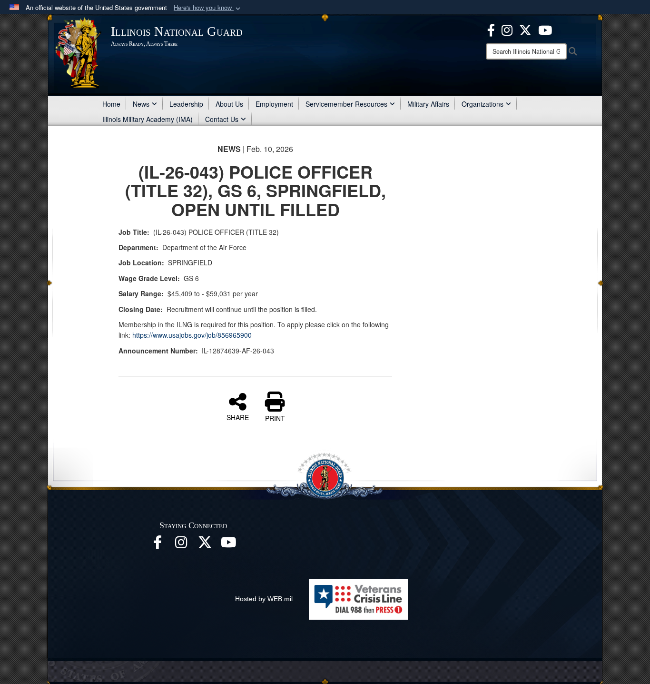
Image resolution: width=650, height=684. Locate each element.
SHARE (238, 416)
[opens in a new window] (525, 29)
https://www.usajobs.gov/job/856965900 (192, 335)
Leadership (186, 104)
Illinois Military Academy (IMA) (147, 119)
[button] (208, 8)
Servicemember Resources (346, 104)
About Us (229, 104)
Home (111, 104)
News (141, 104)
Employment (274, 104)
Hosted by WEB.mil (264, 599)
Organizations (482, 104)
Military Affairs (428, 104)
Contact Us (221, 119)
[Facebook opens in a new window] (491, 29)
